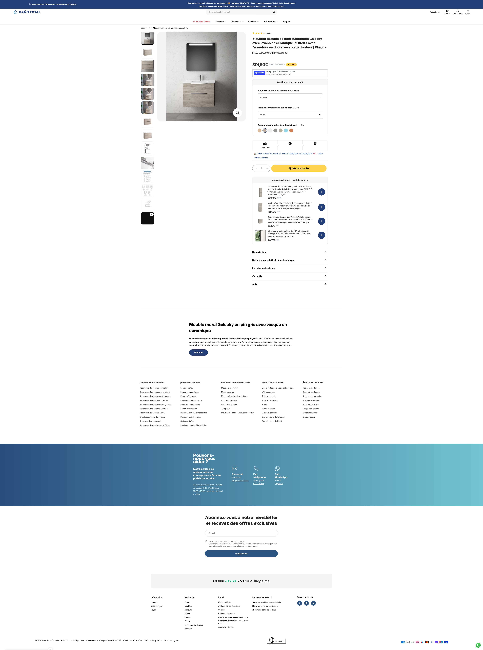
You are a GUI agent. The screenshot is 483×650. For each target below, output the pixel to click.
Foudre (188, 617)
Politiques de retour (226, 614)
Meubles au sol (227, 392)
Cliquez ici (279, 484)
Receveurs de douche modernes (154, 400)
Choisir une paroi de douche (264, 610)
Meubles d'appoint (229, 404)
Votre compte (156, 606)
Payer (153, 610)
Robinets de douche (311, 392)
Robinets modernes (311, 388)
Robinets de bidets (311, 404)
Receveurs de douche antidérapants (155, 396)
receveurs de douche (194, 625)
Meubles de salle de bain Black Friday (237, 413)
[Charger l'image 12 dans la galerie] (147, 190)
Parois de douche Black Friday (193, 425)
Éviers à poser (309, 417)
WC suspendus (268, 392)
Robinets (188, 629)
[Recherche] (274, 12)
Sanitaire (188, 610)
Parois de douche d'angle (191, 400)
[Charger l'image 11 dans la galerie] (147, 176)
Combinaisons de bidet (272, 421)
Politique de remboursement (84, 640)
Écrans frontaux (187, 388)
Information (156, 597)
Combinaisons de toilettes (273, 417)
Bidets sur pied (268, 408)
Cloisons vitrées (187, 421)
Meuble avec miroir (229, 388)
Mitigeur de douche (311, 408)
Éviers (187, 621)
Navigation (190, 597)
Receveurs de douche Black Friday (155, 425)
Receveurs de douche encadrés (154, 408)
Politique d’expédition (153, 640)
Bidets (264, 404)
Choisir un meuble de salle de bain (266, 602)
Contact (154, 602)
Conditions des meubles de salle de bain (233, 622)
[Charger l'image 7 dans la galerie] (147, 121)
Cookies (221, 610)
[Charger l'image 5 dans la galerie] (147, 93)
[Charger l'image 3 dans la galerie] (147, 66)
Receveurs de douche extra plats (154, 388)
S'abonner (241, 553)
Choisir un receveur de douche (265, 606)
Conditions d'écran (226, 627)
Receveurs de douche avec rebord (155, 392)
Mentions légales (225, 602)
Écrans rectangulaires (189, 392)
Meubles (188, 606)
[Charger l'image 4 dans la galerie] (147, 80)
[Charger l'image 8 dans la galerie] (147, 135)
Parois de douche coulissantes (193, 413)
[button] (468, 12)
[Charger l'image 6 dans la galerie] (147, 107)
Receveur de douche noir (151, 421)
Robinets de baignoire (312, 396)
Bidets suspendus (269, 413)
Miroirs (187, 614)
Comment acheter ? (262, 597)
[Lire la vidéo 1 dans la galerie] (147, 218)
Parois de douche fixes (190, 404)
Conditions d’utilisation (132, 640)
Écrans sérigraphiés (188, 396)
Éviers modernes (310, 413)
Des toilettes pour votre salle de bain (278, 388)
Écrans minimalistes (188, 408)
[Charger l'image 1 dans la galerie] (147, 38)
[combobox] (241, 12)
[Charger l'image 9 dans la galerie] (147, 149)
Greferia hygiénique (311, 400)
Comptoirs (225, 408)
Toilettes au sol (268, 396)
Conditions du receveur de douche (233, 617)
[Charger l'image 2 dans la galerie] (147, 52)
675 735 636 (258, 484)
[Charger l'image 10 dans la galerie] (147, 163)
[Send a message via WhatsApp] (478, 645)
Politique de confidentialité (234, 541)
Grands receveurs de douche (152, 417)
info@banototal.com (240, 480)
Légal (221, 597)
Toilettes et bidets (270, 400)
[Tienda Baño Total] (27, 12)
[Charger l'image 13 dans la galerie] (147, 204)
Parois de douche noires (190, 417)
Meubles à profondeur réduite (234, 396)
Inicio (143, 28)
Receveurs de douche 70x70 (152, 413)
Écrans (187, 602)
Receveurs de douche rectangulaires (156, 404)
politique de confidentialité (229, 606)
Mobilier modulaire (229, 400)
